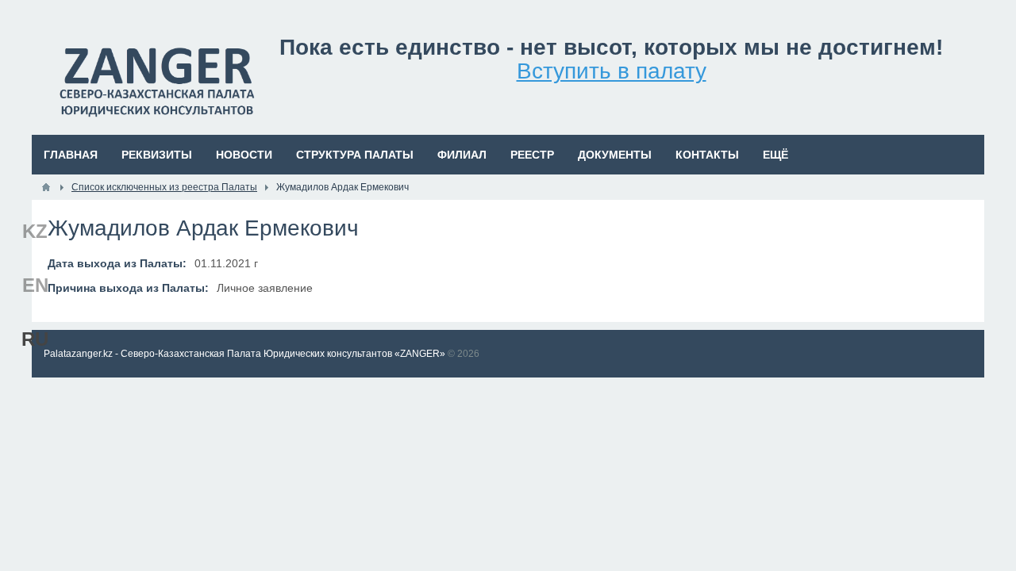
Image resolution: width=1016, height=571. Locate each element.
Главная (71, 154)
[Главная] (46, 187)
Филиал (462, 154)
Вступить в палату (611, 71)
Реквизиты (156, 154)
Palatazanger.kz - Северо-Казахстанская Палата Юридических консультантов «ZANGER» (244, 353)
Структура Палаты (355, 154)
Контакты (707, 154)
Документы (615, 154)
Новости (244, 154)
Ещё (775, 154)
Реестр (532, 154)
